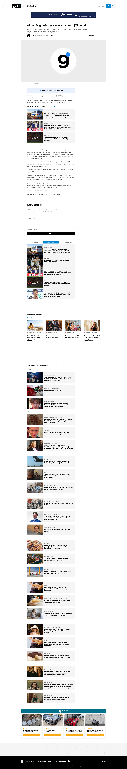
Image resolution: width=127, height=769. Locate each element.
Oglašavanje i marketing (75, 766)
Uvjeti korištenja (84, 766)
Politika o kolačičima (101, 766)
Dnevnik (30, 761)
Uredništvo (67, 766)
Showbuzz (52, 761)
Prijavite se (51, 233)
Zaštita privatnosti (93, 766)
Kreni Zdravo (69, 761)
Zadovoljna (41, 761)
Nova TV (22, 761)
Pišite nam (62, 766)
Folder (62, 761)
